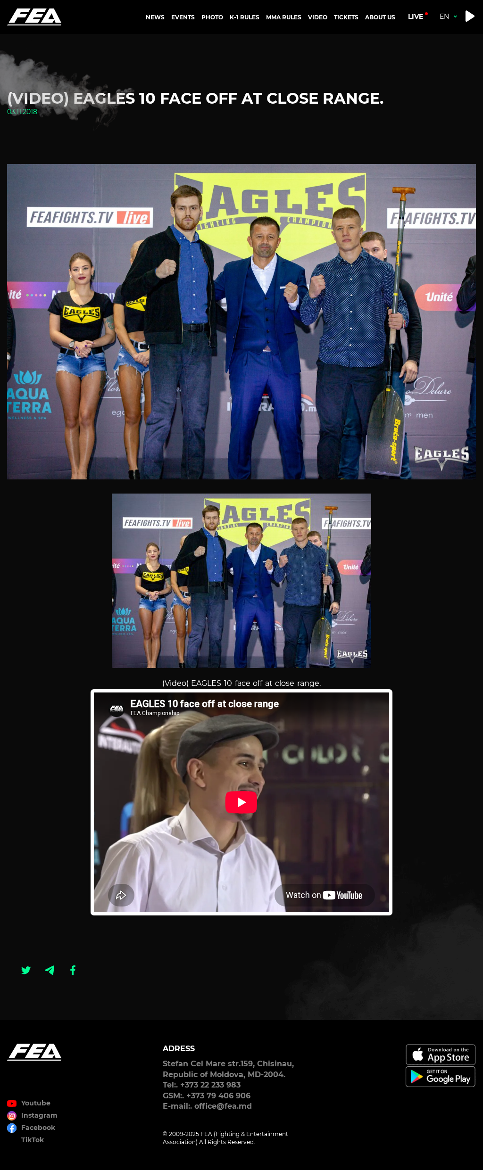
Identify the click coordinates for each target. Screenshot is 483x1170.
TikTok (32, 1140)
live (415, 16)
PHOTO (212, 17)
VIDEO (317, 17)
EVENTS (183, 17)
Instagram (39, 1115)
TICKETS (346, 17)
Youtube (35, 1103)
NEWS (155, 17)
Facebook (38, 1127)
